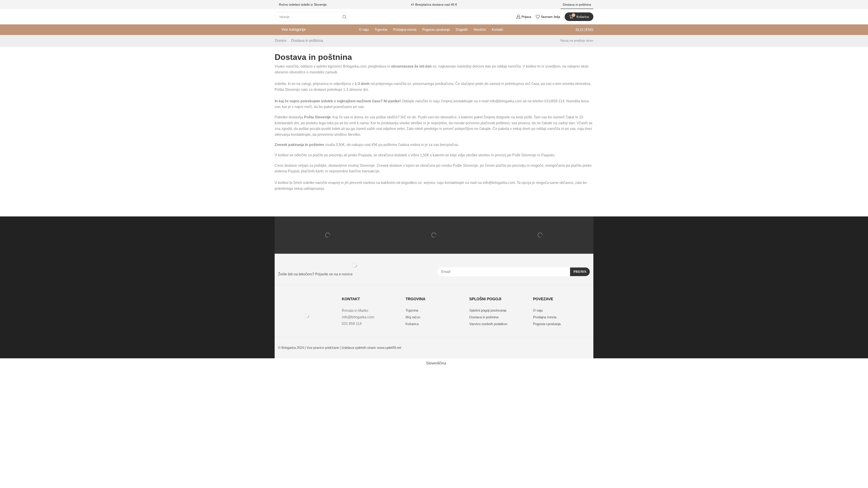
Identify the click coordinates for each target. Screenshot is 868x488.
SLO (580, 30)
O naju (364, 29)
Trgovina (381, 29)
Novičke (480, 29)
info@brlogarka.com (358, 317)
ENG (589, 30)
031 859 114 (352, 324)
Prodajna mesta (404, 29)
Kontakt (497, 29)
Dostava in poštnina (577, 4)
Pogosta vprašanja (436, 29)
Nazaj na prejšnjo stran (576, 40)
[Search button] (344, 16)
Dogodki (462, 29)
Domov (280, 40)
